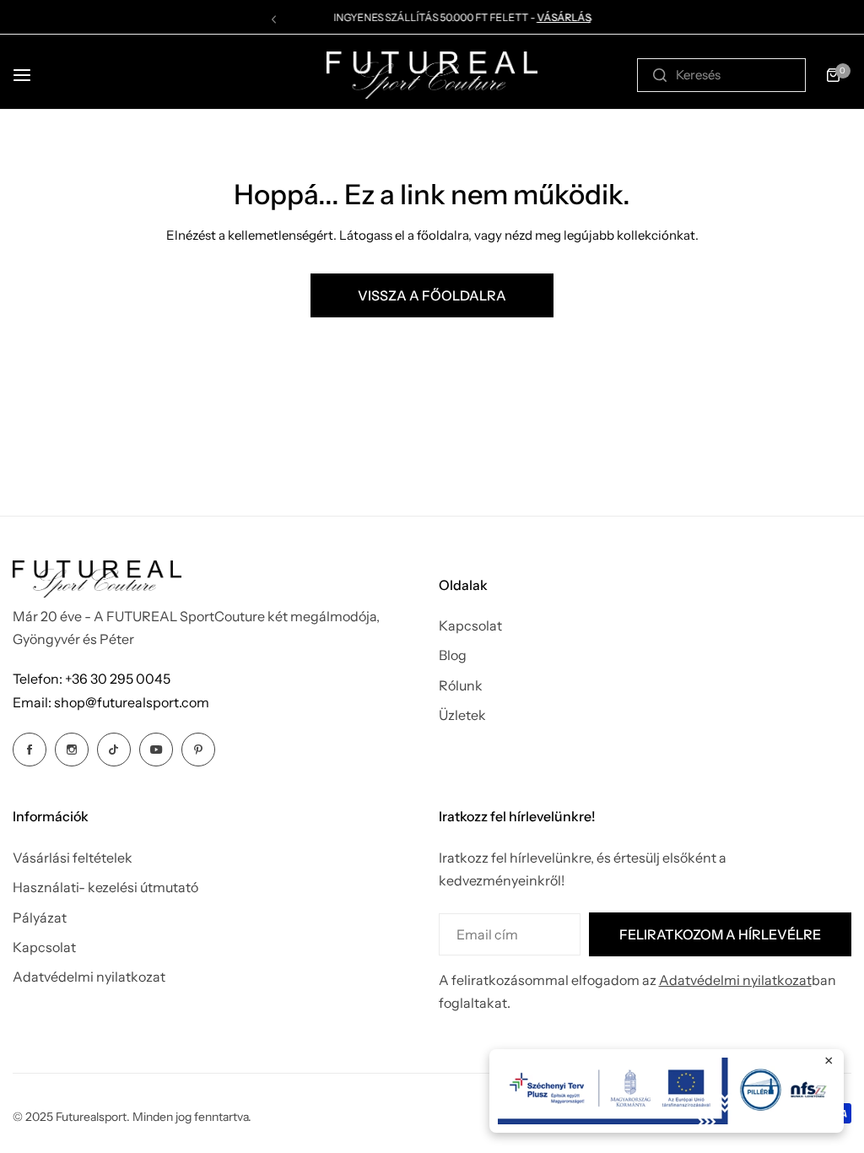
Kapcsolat (470, 625)
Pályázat (40, 917)
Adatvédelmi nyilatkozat (89, 976)
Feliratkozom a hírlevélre (720, 934)
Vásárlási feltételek (72, 857)
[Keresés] (659, 75)
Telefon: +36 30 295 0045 (91, 678)
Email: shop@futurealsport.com (111, 702)
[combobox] (721, 75)
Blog (453, 655)
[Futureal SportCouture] (432, 75)
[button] (274, 19)
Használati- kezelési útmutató (105, 887)
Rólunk (461, 685)
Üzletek (462, 714)
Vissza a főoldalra (432, 295)
